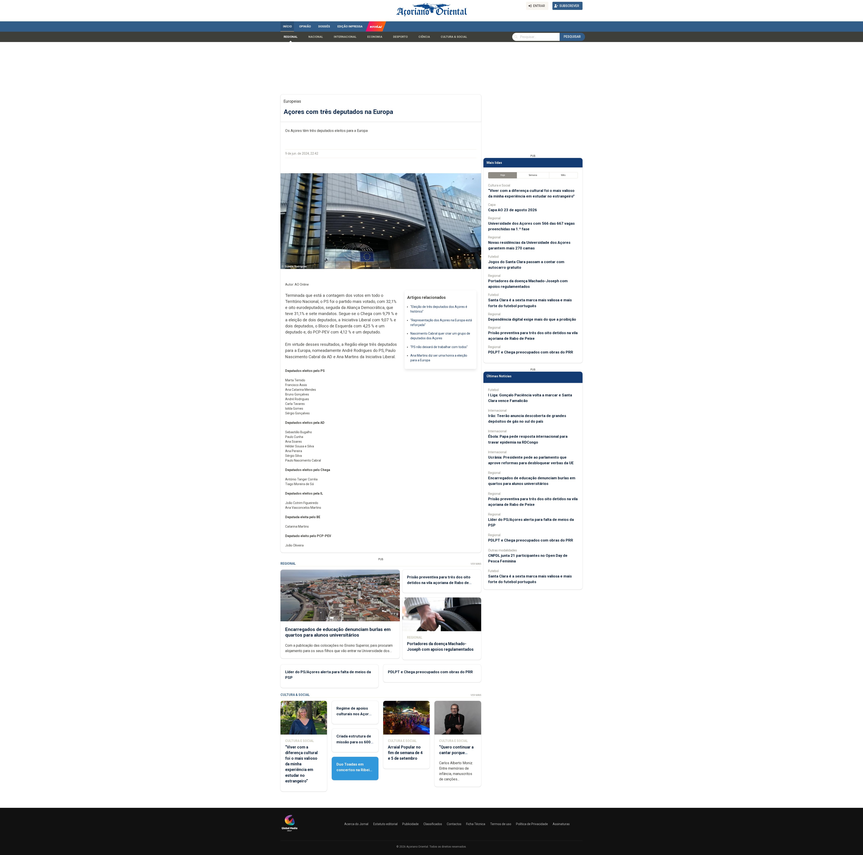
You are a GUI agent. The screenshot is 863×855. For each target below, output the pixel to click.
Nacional (315, 36)
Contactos (454, 824)
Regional (291, 36)
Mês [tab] (563, 175)
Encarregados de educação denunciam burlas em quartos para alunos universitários (338, 632)
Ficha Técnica (475, 824)
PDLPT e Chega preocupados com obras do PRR (430, 672)
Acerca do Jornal (356, 824)
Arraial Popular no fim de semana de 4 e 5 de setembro (405, 753)
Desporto (400, 36)
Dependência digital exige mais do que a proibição (532, 319)
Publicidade (410, 824)
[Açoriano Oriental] (289, 832)
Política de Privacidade (532, 824)
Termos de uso (500, 824)
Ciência (424, 36)
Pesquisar (572, 36)
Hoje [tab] (502, 175)
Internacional (345, 36)
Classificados (432, 824)
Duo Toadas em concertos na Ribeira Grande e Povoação (354, 770)
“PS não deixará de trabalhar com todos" (439, 347)
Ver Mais (476, 563)
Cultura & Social (454, 36)
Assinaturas (561, 824)
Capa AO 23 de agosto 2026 (512, 210)
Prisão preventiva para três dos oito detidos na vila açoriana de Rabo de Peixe (438, 583)
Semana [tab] (533, 175)
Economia (374, 36)
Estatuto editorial (385, 824)
